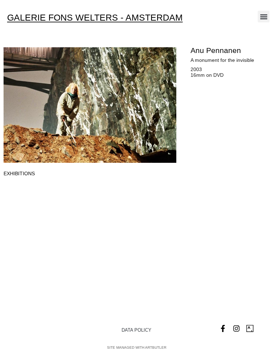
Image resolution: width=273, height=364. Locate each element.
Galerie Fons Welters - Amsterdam (95, 17)
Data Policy (136, 330)
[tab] (19, 173)
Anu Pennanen (216, 50)
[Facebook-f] (223, 328)
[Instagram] (236, 328)
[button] (263, 16)
